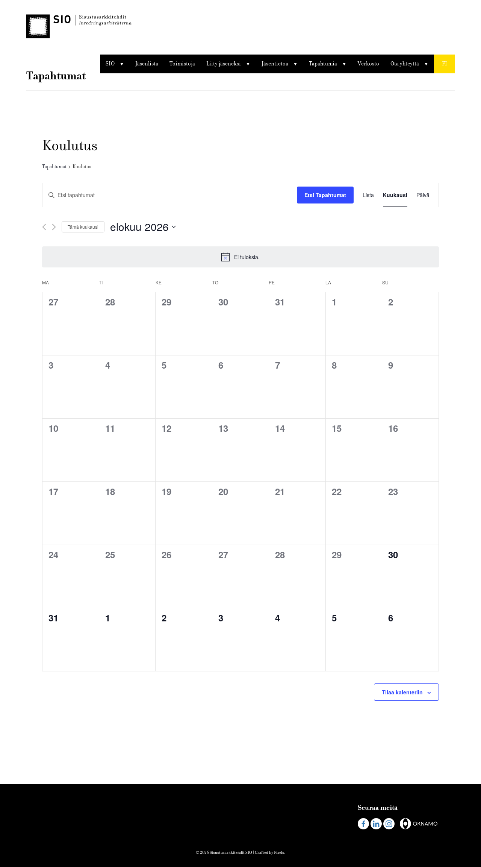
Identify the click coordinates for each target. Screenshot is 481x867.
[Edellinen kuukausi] (44, 227)
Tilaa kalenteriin (402, 692)
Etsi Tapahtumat (325, 195)
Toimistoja (182, 63)
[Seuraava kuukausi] (54, 227)
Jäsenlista (146, 63)
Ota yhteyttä (404, 63)
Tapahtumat (54, 167)
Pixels (279, 852)
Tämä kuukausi (83, 226)
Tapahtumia (323, 63)
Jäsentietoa (275, 63)
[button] (444, 64)
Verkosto (368, 63)
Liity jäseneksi (223, 63)
